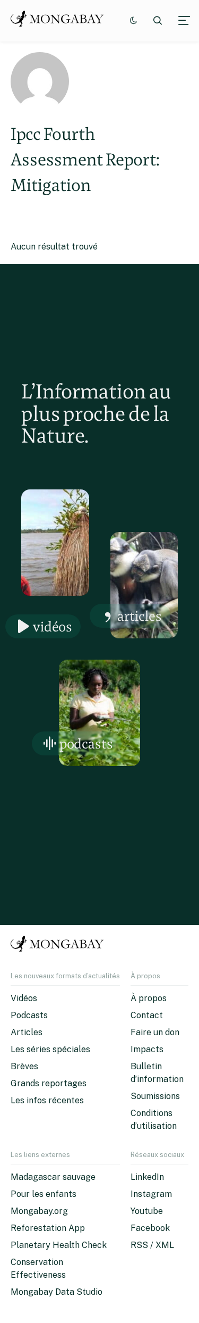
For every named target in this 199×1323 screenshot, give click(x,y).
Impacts (147, 1049)
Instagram (151, 1194)
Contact (147, 1015)
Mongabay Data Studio (56, 1292)
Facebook (150, 1228)
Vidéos (52, 626)
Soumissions (155, 1096)
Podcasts (86, 743)
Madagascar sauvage (53, 1177)
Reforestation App (48, 1228)
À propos (149, 998)
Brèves (24, 1066)
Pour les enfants (43, 1194)
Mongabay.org (39, 1211)
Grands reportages (48, 1083)
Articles (139, 616)
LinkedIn (147, 1177)
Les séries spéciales (50, 1049)
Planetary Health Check (59, 1245)
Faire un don (155, 1032)
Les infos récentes (47, 1100)
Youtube (147, 1211)
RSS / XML (152, 1245)
